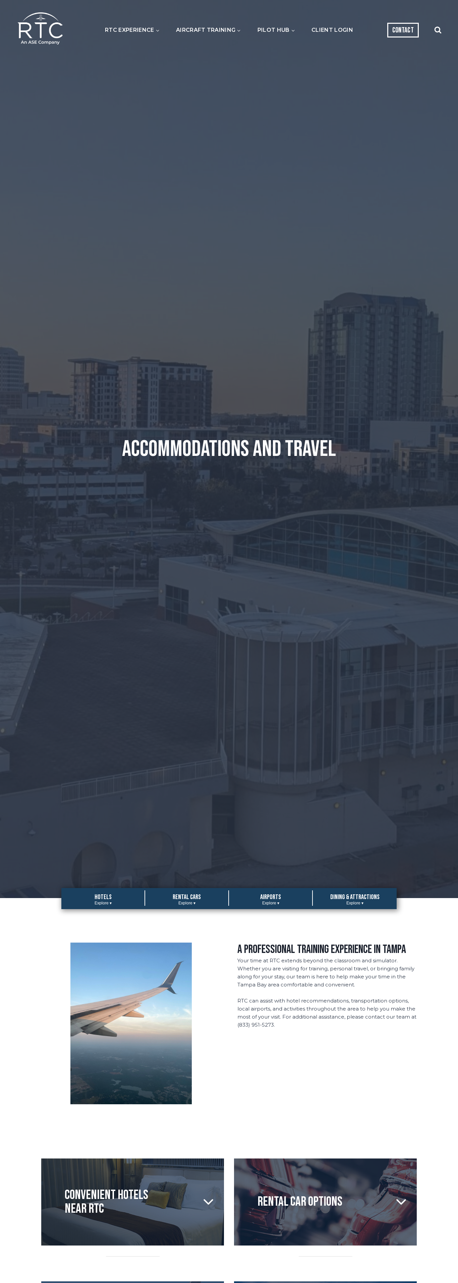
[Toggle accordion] (208, 1202)
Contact (403, 30)
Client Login (332, 30)
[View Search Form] (438, 30)
